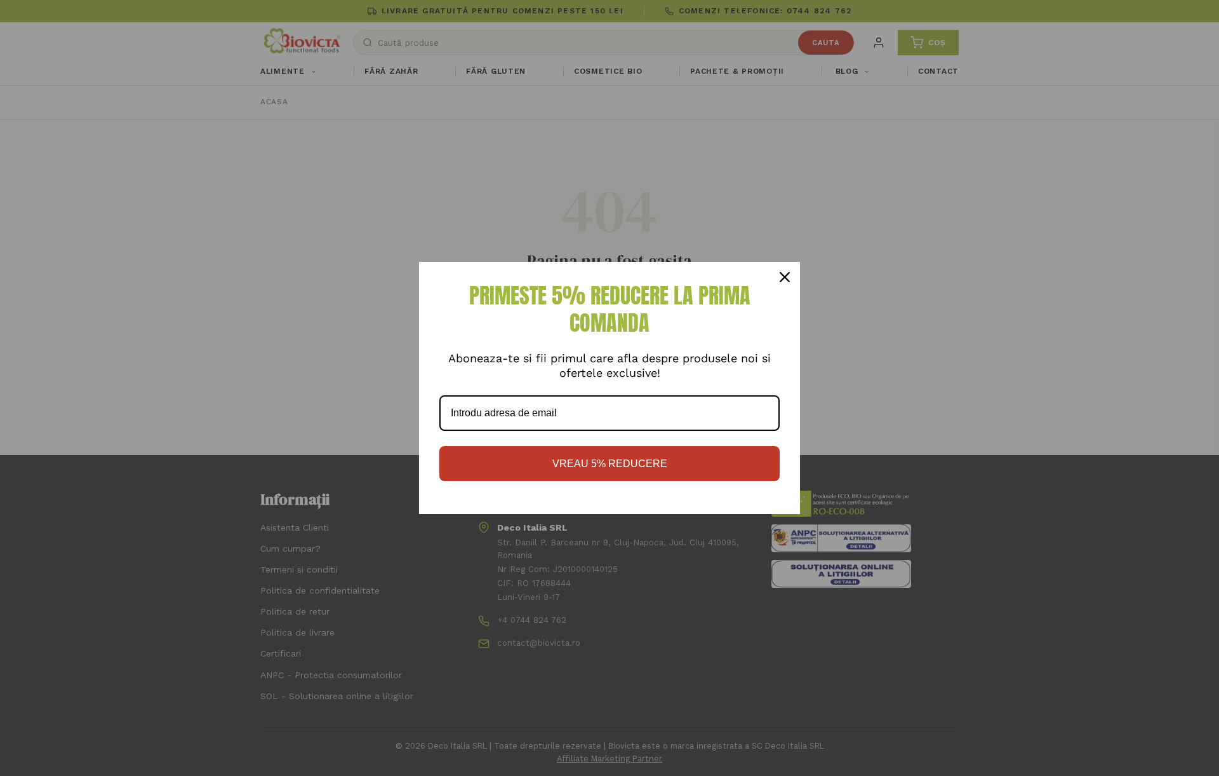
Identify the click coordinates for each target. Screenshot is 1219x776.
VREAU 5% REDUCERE (609, 463)
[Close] (784, 277)
